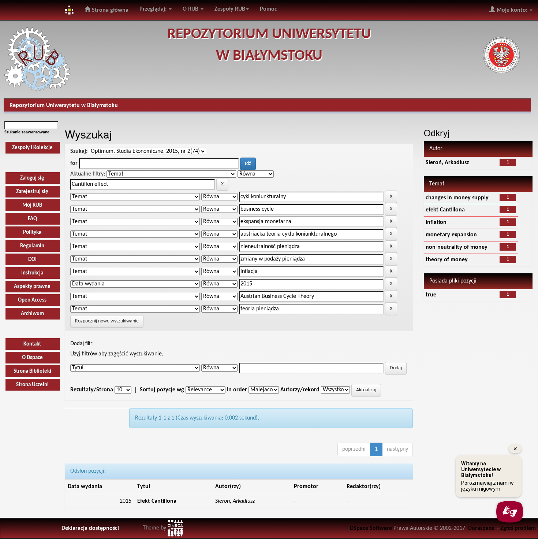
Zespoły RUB (229, 9)
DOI (32, 259)
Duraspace (481, 528)
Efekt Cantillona (156, 501)
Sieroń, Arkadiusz (447, 163)
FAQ (32, 219)
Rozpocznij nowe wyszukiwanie (107, 321)
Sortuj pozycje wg (162, 390)
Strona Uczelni (32, 385)
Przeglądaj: (153, 9)
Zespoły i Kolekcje (32, 148)
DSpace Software (371, 528)
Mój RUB (32, 205)
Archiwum (32, 314)
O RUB (191, 9)
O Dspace (32, 358)
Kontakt (32, 344)
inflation (436, 222)
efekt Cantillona (445, 210)
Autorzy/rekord (300, 390)
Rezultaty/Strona (91, 390)
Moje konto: (512, 10)
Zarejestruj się (32, 192)
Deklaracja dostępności (90, 528)
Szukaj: (78, 151)
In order (237, 390)
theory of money (447, 260)
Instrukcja (32, 273)
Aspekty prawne (32, 286)
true (431, 295)
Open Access (32, 300)
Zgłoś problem (518, 528)
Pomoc (268, 9)
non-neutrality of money (456, 247)
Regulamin (32, 246)
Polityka (32, 232)
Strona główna (109, 10)
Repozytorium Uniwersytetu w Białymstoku (64, 105)
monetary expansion (451, 235)
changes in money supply (457, 198)
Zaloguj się (32, 178)
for (74, 163)
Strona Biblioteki (32, 371)
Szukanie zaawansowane (26, 132)
